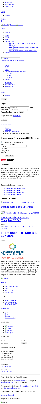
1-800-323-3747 (6, 372)
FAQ (6, 288)
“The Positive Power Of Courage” (13, 192)
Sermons (8, 130)
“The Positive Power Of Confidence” (14, 188)
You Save (4, 152)
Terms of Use (24, 386)
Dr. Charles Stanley (11, 286)
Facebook (10, 326)
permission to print (7, 382)
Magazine (8, 2)
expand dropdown (20, 72)
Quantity (4, 146)
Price (2, 150)
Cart (2, 60)
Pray (10, 75)
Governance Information (12, 388)
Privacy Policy (34, 386)
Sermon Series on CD (12, 132)
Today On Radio (10, 300)
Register (8, 15)
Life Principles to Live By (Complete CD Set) (15, 219)
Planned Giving (10, 318)
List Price (4, 148)
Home (7, 128)
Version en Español (7, 395)
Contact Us (9, 292)
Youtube (9, 330)
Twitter (9, 328)
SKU (2, 144)
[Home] (12, 25)
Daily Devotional (11, 302)
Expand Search (9, 60)
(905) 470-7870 (6, 366)
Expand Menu (19, 60)
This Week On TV (11, 304)
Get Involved (5, 308)
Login (3, 12)
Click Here (16, 116)
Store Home (9, 6)
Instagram (10, 332)
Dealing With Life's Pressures (17, 206)
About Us (3, 282)
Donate (7, 316)
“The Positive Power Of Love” (12, 194)
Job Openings (9, 290)
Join (10, 73)
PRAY (7, 312)
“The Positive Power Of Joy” (11, 190)
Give (11, 77)
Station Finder (9, 4)
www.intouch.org (20, 381)
